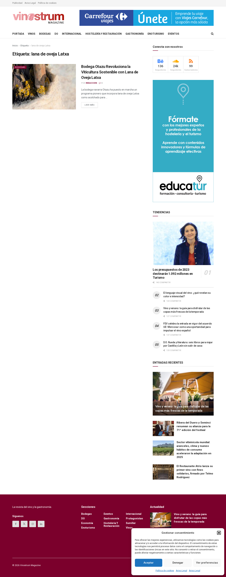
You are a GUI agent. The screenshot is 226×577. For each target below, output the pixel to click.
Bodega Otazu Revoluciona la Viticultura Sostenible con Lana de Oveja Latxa (109, 72)
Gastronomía (135, 33)
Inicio (15, 45)
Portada (18, 33)
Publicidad (17, 3)
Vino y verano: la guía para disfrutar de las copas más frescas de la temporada (190, 518)
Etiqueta (24, 45)
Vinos (31, 33)
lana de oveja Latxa (40, 45)
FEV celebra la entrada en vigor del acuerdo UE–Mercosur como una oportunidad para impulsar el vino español (187, 327)
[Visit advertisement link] (146, 18)
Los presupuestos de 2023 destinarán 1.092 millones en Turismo (173, 273)
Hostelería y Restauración (103, 33)
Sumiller (131, 523)
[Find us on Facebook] (15, 524)
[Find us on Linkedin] (41, 524)
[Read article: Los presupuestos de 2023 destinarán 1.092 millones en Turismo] (183, 243)
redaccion (91, 83)
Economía (87, 523)
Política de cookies (165, 570)
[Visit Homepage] (38, 17)
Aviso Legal (181, 570)
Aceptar (149, 562)
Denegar (178, 562)
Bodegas (45, 33)
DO (56, 33)
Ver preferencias (207, 562)
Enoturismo (156, 33)
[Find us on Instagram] (32, 524)
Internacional (72, 33)
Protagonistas (134, 518)
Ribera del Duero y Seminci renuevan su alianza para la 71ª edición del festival (194, 426)
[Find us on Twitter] (24, 524)
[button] (219, 533)
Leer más (91, 104)
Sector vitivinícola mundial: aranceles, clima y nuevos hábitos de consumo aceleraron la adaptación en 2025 (194, 450)
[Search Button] (212, 33)
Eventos (173, 33)
